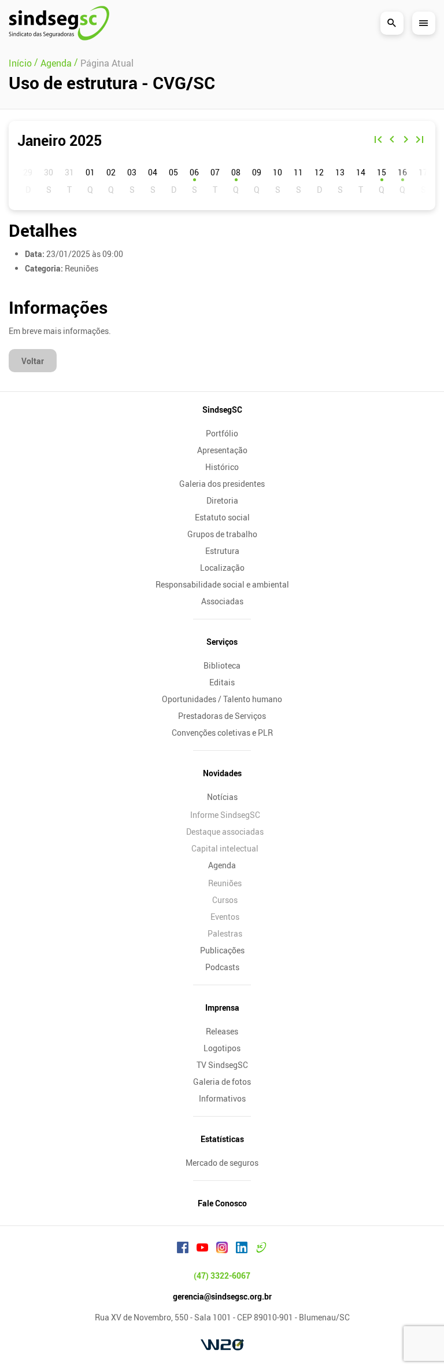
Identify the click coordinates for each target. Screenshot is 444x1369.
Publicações (222, 950)
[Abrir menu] (423, 23)
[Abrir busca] (392, 23)
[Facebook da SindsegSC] (182, 1249)
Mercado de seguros (222, 1162)
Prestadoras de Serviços (222, 715)
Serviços (222, 641)
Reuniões (225, 883)
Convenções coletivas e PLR (222, 732)
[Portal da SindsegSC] (261, 1249)
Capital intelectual (224, 848)
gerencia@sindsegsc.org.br (222, 1296)
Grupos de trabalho (222, 533)
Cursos (225, 899)
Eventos (224, 916)
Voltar (32, 360)
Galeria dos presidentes (222, 483)
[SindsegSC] (59, 23)
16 (402, 172)
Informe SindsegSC (225, 814)
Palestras (225, 933)
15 (381, 172)
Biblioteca (222, 665)
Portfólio (222, 433)
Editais (222, 682)
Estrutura (222, 550)
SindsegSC (222, 409)
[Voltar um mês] (392, 141)
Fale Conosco (222, 1203)
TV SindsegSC (222, 1064)
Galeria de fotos (222, 1081)
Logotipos (222, 1048)
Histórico (222, 466)
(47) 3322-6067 (222, 1275)
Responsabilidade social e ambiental (222, 584)
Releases (222, 1031)
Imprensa (222, 1007)
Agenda (222, 865)
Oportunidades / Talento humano (222, 698)
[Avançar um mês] (406, 141)
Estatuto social (222, 517)
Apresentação (222, 450)
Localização (222, 567)
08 (235, 172)
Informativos (222, 1098)
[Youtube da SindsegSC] (202, 1249)
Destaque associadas (225, 831)
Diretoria (222, 500)
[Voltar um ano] (378, 141)
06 (194, 172)
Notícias (222, 796)
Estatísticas (222, 1138)
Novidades (222, 773)
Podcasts (222, 966)
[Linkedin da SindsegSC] (241, 1249)
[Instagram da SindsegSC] (222, 1249)
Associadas (222, 601)
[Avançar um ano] (420, 141)
